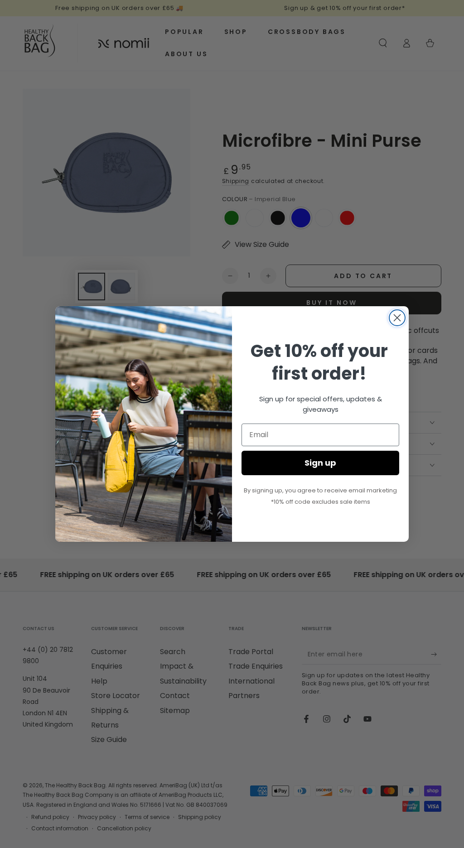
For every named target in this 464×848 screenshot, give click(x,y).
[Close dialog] (397, 318)
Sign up (320, 462)
